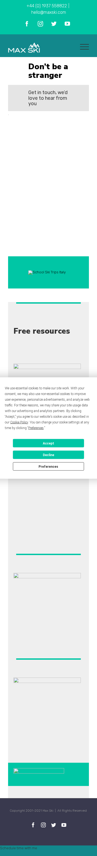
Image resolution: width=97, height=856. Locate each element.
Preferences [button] (36, 428)
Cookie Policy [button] (19, 422)
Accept (48, 443)
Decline (48, 455)
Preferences (48, 466)
